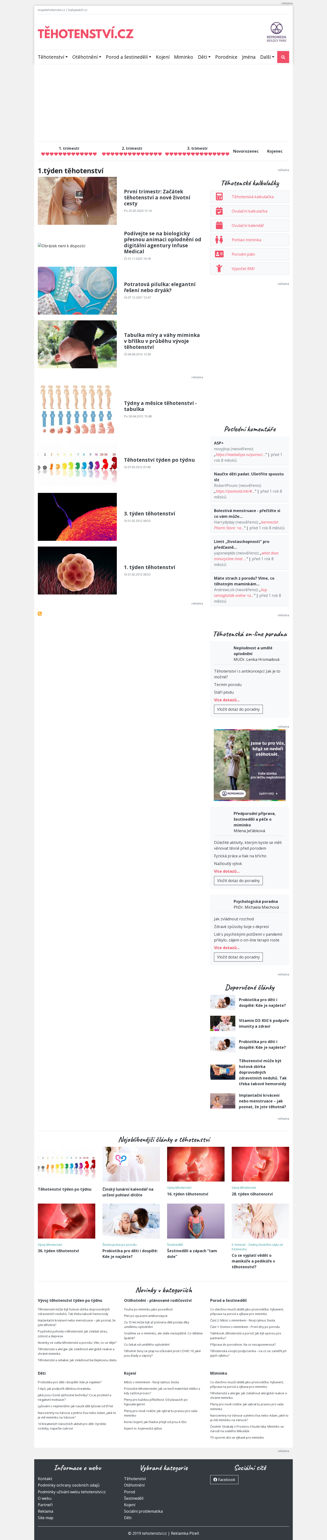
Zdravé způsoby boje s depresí (241, 926)
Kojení (162, 57)
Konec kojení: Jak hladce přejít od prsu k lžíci (155, 1422)
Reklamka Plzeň (185, 1533)
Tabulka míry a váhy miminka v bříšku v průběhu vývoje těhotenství (162, 341)
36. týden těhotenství (58, 1250)
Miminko (183, 57)
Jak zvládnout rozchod (234, 919)
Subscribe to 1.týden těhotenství (40, 614)
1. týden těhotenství (149, 567)
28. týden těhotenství (252, 1194)
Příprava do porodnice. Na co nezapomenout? (243, 1344)
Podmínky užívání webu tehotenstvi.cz (72, 1491)
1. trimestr (69, 148)
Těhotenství (51, 57)
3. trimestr (197, 148)
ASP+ (219, 443)
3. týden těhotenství (149, 513)
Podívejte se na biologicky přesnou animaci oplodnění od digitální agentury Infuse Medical (162, 242)
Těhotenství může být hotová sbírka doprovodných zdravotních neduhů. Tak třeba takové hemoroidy (263, 1072)
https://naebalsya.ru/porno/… (240, 454)
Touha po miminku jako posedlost (148, 1309)
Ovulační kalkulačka (249, 211)
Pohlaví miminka (246, 239)
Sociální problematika (143, 1511)
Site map (45, 1517)
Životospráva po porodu (119, 1244)
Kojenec (274, 151)
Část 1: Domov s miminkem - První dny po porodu (245, 1327)
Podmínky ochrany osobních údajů (69, 1485)
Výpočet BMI (243, 268)
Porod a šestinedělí (127, 57)
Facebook (226, 1479)
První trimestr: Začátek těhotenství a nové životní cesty (157, 197)
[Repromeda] (276, 31)
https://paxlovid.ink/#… (235, 491)
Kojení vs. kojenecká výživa (143, 1428)
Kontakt (45, 1478)
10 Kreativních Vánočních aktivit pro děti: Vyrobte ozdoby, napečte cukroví (72, 1426)
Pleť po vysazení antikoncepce (146, 1316)
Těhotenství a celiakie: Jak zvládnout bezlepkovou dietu (77, 1360)
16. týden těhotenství (187, 1194)
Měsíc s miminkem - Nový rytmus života (151, 1382)
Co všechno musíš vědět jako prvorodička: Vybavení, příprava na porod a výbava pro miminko (247, 1311)
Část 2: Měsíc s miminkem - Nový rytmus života (242, 1320)
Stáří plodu (224, 692)
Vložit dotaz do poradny (238, 709)
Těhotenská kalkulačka (253, 196)
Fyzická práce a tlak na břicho (240, 856)
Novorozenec (246, 151)
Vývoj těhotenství (179, 1187)
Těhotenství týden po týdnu (159, 459)
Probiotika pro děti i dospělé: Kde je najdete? (69, 1382)
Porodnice (226, 57)
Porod (129, 1491)
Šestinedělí (175, 1244)
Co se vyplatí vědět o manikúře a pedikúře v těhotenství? (253, 1261)
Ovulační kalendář (248, 225)
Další (265, 57)
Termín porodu (228, 684)
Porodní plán (243, 254)
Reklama (45, 1511)
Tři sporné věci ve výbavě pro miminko (237, 1437)
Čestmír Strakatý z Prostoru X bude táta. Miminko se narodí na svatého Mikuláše (247, 1428)
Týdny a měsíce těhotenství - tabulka (160, 406)
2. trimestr (132, 148)
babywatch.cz (77, 10)
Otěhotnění (85, 57)
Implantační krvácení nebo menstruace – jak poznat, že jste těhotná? (262, 1101)
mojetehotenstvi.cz (51, 10)
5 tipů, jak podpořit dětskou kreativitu (64, 1388)
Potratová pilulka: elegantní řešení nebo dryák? (160, 287)
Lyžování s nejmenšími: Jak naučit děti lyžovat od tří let (75, 1406)
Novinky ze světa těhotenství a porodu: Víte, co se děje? (77, 1342)
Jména (249, 57)
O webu (44, 1498)
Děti (202, 57)
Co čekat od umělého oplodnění (146, 1344)
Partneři (45, 1504)
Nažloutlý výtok (228, 863)
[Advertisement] (163, 104)
